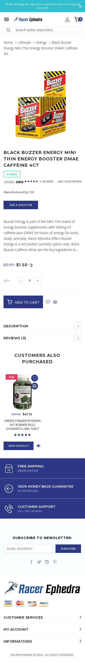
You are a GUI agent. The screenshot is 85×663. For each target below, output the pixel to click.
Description (16, 326)
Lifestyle (24, 42)
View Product (18, 445)
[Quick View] (38, 446)
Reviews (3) (15, 338)
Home (8, 42)
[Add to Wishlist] (47, 302)
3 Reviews (46, 181)
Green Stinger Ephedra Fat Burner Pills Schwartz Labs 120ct (22, 425)
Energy (41, 42)
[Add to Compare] (55, 302)
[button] (77, 71)
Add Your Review (69, 181)
